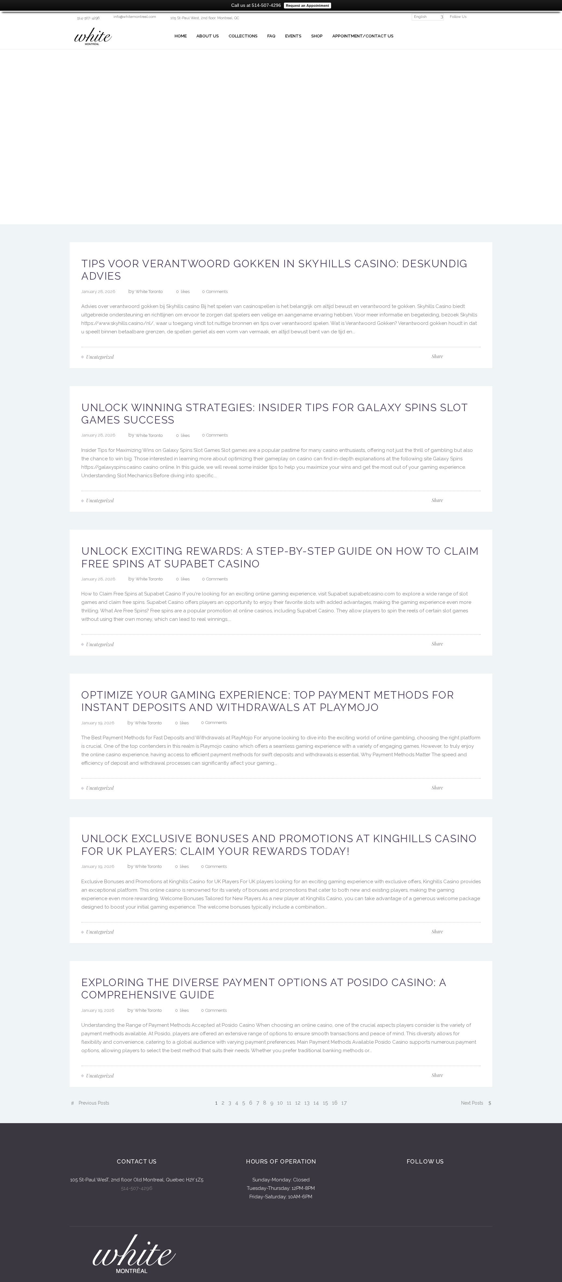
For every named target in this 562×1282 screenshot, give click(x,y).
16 (335, 1103)
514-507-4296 (137, 1188)
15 (325, 1103)
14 (316, 1103)
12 (298, 1103)
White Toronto (149, 291)
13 (307, 1103)
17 (344, 1103)
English (420, 17)
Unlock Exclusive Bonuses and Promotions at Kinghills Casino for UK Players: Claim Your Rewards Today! (279, 844)
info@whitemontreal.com (135, 17)
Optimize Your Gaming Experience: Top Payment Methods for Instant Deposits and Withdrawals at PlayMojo (267, 701)
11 (289, 1103)
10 (280, 1103)
